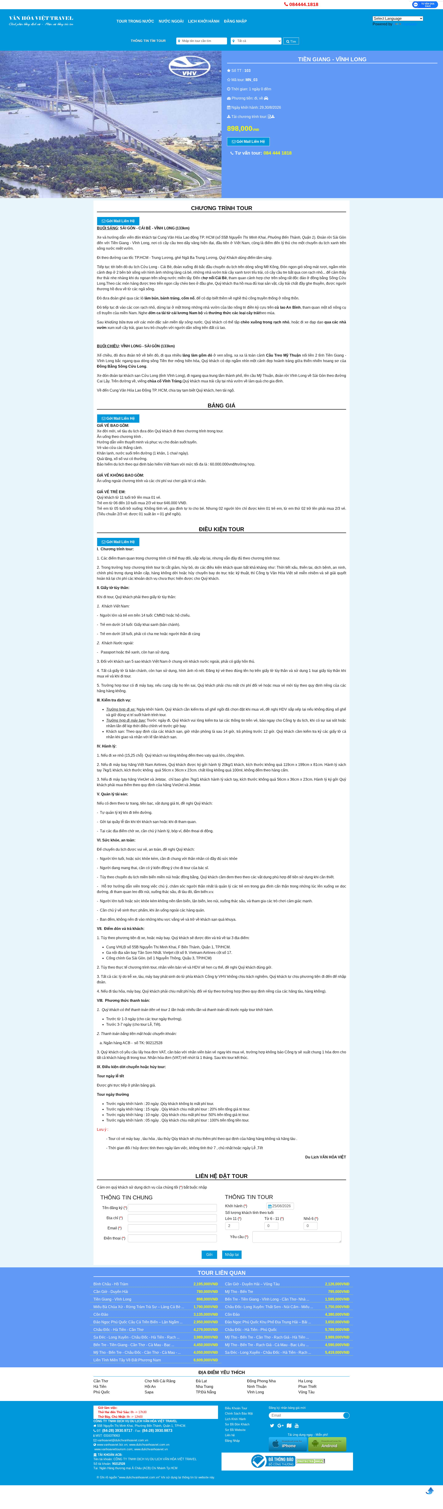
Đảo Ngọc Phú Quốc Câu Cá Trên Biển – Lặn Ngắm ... (138, 1322)
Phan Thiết (307, 1387)
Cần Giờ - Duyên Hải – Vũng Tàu (252, 1284)
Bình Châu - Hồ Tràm (110, 1284)
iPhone (292, 1444)
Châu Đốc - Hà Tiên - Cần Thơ (118, 1330)
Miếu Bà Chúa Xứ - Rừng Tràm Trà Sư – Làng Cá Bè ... (138, 1307)
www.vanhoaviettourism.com (113, 1449)
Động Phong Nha (261, 1381)
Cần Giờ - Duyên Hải (110, 1292)
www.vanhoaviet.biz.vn (112, 1444)
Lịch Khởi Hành (203, 21)
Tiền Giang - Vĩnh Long (112, 1299)
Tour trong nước (135, 21)
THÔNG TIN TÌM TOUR (148, 41)
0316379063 (112, 1435)
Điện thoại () (114, 1238)
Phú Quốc (101, 1392)
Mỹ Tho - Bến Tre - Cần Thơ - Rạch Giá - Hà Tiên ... (267, 1337)
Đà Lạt (201, 1381)
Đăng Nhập (235, 21)
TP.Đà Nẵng (206, 1392)
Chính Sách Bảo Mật (239, 1413)
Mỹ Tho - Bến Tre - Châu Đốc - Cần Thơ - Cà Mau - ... (137, 1352)
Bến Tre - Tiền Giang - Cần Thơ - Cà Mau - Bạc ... (133, 1345)
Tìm (292, 41)
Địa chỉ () (115, 1218)
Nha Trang (204, 1387)
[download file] (271, 117)
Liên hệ (230, 1435)
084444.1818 (303, 4)
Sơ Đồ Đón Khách (237, 1424)
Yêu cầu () (239, 1237)
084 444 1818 (277, 152)
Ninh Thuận (256, 1387)
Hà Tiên (99, 1387)
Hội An (150, 1387)
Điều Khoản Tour (236, 1408)
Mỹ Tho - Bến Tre (239, 1292)
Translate (409, 24)
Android (331, 1444)
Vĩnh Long (255, 1392)
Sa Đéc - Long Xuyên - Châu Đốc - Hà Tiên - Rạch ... (136, 1337)
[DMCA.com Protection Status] (310, 1461)
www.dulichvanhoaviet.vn (151, 1449)
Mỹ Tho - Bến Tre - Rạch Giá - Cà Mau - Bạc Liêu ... (267, 1345)
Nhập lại (232, 1255)
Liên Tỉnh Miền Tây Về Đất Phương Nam (127, 1360)
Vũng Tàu (306, 1392)
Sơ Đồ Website (235, 1430)
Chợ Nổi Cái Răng (160, 1381)
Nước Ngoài (171, 21)
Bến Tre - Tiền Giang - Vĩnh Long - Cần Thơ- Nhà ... (267, 1299)
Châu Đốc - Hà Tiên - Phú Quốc (251, 1330)
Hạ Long (305, 1381)
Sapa (149, 1392)
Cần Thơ (100, 1381)
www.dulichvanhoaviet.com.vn (149, 1444)
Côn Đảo (100, 1314)
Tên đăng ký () (114, 1208)
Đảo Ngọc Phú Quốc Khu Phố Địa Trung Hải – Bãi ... (268, 1322)
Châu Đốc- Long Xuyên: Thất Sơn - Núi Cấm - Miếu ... (269, 1307)
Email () (115, 1228)
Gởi (209, 1255)
